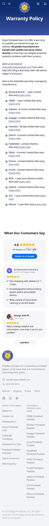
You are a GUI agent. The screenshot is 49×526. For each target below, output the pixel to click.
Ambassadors (9, 421)
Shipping (17, 391)
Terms (37, 391)
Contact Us (7, 416)
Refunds (6, 391)
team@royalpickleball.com (18, 379)
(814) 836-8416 (12, 384)
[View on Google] (9, 316)
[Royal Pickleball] (24, 355)
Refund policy (9, 463)
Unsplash (16, 517)
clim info (13, 164)
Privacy (28, 391)
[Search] (3, 3)
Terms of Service (10, 458)
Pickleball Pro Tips (11, 444)
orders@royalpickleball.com (16, 67)
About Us (7, 410)
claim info (25, 95)
